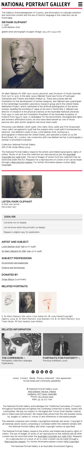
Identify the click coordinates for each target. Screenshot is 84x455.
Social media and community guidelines (42, 381)
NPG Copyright (71, 441)
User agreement (63, 378)
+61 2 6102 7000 (45, 397)
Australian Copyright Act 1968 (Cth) (55, 436)
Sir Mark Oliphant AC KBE (14, 251)
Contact (24, 378)
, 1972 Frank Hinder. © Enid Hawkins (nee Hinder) (41, 320)
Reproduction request (21, 162)
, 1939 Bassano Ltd (36, 319)
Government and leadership (15, 263)
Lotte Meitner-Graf (11, 27)
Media (32, 378)
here (10, 18)
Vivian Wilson (8, 279)
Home (16, 378)
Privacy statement (45, 378)
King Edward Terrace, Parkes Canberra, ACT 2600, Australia (42, 393)
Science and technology (13, 267)
